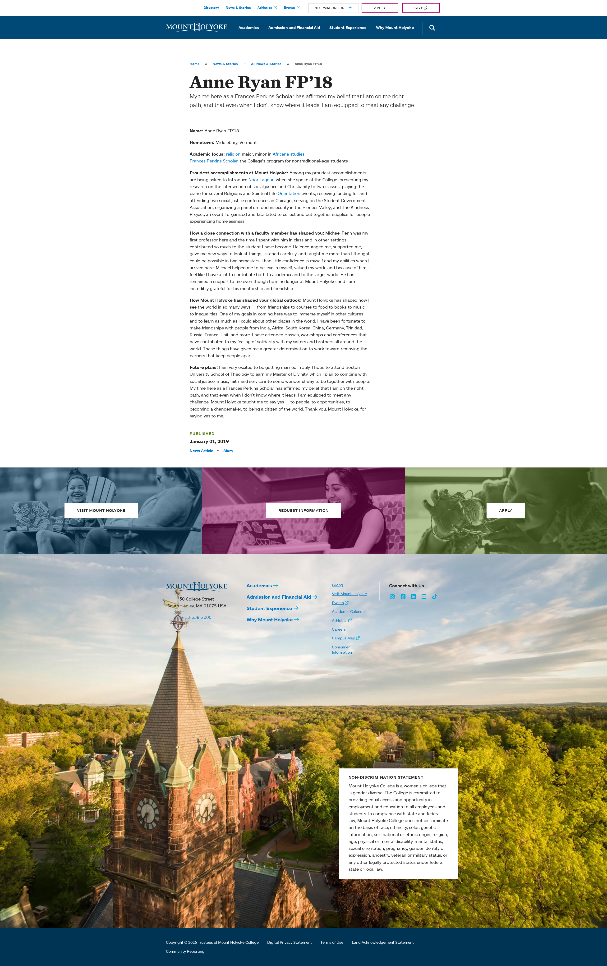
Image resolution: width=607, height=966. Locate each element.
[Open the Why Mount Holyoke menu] (395, 34)
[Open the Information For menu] (339, 8)
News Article (201, 450)
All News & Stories (266, 64)
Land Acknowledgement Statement (383, 942)
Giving (337, 584)
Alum (228, 450)
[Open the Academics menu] (249, 34)
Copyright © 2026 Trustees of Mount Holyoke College (212, 942)
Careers (339, 629)
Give (418, 8)
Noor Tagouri (261, 179)
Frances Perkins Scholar (214, 160)
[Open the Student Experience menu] (348, 34)
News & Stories (238, 7)
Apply (380, 8)
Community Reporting (185, 951)
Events (289, 7)
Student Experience (348, 27)
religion (233, 154)
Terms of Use (331, 942)
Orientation (289, 193)
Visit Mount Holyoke (349, 593)
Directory (211, 7)
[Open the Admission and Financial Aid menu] (294, 34)
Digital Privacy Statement (289, 942)
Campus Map (343, 638)
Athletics (265, 7)
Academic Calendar (349, 611)
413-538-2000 (197, 617)
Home (194, 64)
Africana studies (288, 154)
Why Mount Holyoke (395, 27)
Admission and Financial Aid (294, 27)
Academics (249, 27)
